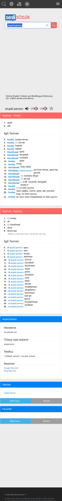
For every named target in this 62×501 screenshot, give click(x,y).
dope (27, 280)
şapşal (18, 148)
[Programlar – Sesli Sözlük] (27, 5)
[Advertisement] (31, 62)
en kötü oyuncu (26, 187)
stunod (28, 259)
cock (27, 277)
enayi (19, 163)
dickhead (28, 256)
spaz (26, 247)
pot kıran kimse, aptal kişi (46, 169)
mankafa (24, 157)
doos (9, 227)
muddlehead (31, 286)
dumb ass (12, 230)
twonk (27, 298)
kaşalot (18, 145)
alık (9, 125)
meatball (29, 304)
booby (10, 139)
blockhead (12, 151)
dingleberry (30, 289)
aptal (9, 122)
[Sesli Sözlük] (4, 5)
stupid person (10, 392)
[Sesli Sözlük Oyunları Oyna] (20, 5)
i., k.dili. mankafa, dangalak (33, 181)
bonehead (29, 292)
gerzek (37, 172)
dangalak (24, 154)
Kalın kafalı (26, 166)
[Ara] (54, 25)
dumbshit (29, 274)
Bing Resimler (10, 370)
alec (26, 250)
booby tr (24, 184)
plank (27, 271)
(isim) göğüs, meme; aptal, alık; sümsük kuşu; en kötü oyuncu (35, 192)
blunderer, (20, 170)
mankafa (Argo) (31, 175)
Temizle (46, 400)
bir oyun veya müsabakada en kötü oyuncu (36, 196)
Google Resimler (11, 367)
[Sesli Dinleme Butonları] (34, 109)
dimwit (28, 283)
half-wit (28, 295)
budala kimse (21, 139)
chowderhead (31, 301)
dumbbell (29, 262)
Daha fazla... (15, 400)
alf (8, 221)
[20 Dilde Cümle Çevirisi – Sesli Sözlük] (12, 5)
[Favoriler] (51, 110)
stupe (27, 268)
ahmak (21, 142)
